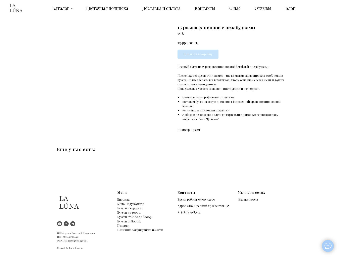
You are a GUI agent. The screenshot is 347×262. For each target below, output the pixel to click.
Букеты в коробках (130, 208)
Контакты (205, 8)
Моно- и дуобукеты (130, 204)
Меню (122, 192)
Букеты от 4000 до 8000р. (134, 217)
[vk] (66, 223)
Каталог (61, 8)
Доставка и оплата (161, 8)
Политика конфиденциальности (140, 230)
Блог (290, 8)
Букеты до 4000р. (129, 212)
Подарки (123, 225)
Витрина (123, 199)
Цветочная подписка (106, 8)
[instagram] (59, 223)
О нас (235, 8)
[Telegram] (72, 223)
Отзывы (263, 8)
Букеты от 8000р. (129, 221)
